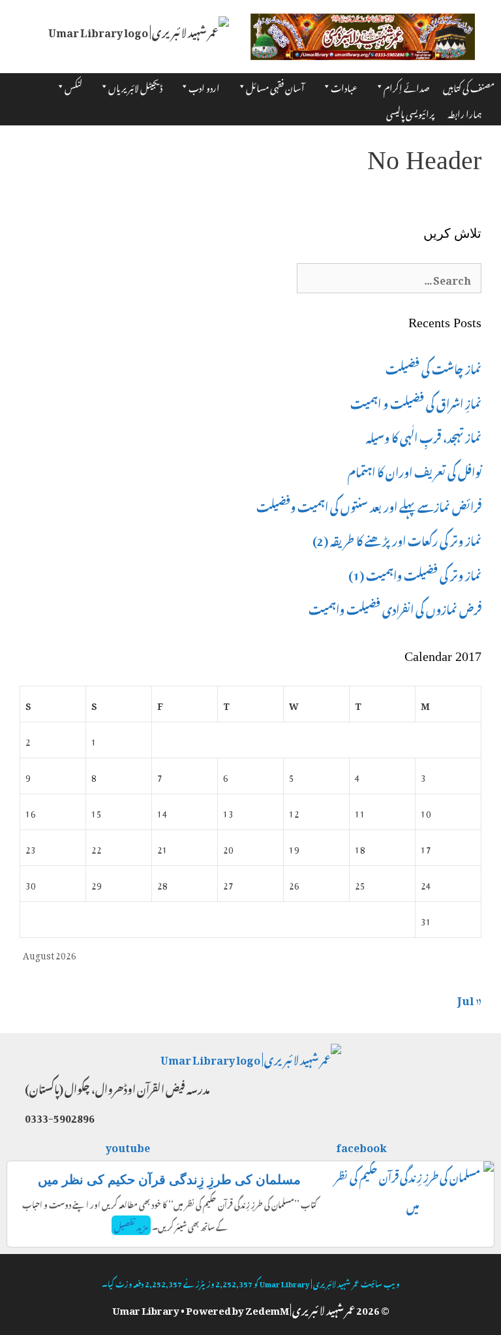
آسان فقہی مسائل (275, 85)
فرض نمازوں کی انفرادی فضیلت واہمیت (395, 607)
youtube (128, 1146)
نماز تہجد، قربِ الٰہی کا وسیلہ (423, 435)
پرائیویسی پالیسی (410, 112)
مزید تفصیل (131, 1225)
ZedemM (267, 1308)
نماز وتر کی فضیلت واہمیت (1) (414, 573)
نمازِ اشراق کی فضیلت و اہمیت (415, 401)
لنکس (73, 85)
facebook (362, 1146)
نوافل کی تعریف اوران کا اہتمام (414, 470)
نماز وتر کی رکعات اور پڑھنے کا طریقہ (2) (396, 539)
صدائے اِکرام (407, 85)
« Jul (469, 998)
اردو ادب (204, 85)
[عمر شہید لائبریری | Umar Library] (138, 27)
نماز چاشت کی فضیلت (433, 367)
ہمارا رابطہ (465, 112)
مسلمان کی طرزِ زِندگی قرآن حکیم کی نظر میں (169, 1179)
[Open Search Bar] (482, 92)
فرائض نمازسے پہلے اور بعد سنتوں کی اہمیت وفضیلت (368, 505)
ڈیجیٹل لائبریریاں (135, 85)
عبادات (344, 85)
